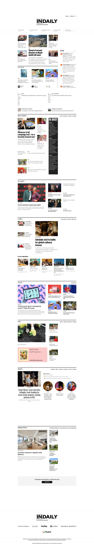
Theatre (61, 369)
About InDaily (59, 543)
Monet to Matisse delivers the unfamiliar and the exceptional (58, 378)
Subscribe (72, 16)
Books (74, 369)
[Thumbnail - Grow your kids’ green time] (32, 333)
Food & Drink (64, 219)
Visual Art (65, 369)
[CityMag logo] (44, 526)
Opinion (70, 116)
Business (65, 116)
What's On (74, 219)
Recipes (74, 321)
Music (57, 369)
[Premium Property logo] (68, 526)
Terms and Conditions (52, 543)
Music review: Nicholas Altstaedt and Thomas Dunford (56, 376)
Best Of (69, 219)
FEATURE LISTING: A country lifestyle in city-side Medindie (63, 428)
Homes (61, 321)
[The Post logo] (47, 532)
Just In (61, 116)
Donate (67, 16)
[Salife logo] (35, 526)
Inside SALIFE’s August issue (35, 360)
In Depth (74, 116)
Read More (73, 282)
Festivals (53, 369)
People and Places (68, 321)
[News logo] (23, 526)
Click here (47, 482)
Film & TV (70, 369)
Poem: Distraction (49, 374)
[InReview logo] (54, 526)
